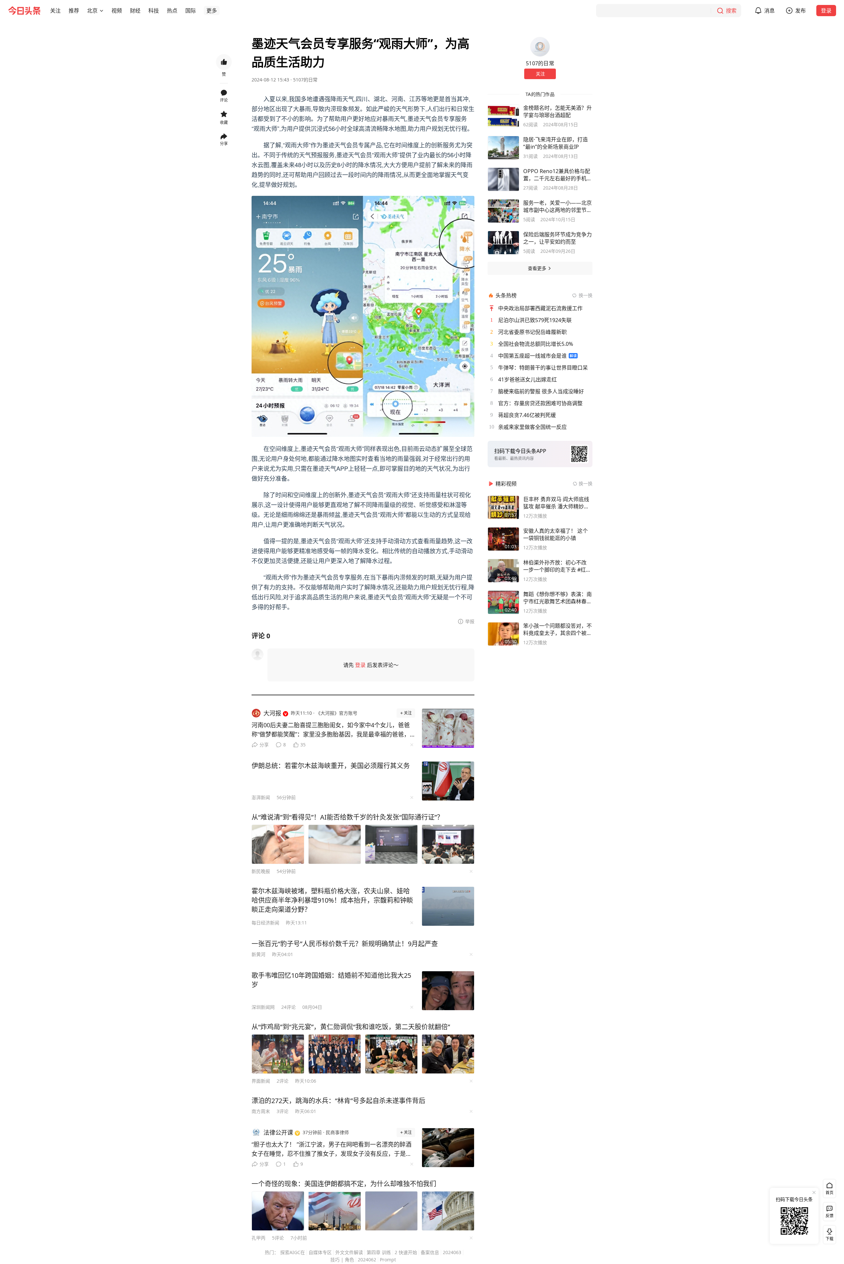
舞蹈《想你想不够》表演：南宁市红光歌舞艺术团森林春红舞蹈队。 (557, 597)
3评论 (282, 1111)
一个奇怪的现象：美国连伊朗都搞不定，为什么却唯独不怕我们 (344, 1183)
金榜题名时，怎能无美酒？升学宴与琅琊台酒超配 (557, 111)
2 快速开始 (406, 1252)
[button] (55, 10)
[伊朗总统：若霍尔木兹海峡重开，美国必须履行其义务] (448, 781)
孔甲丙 (258, 1238)
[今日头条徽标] (24, 10)
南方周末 (261, 1111)
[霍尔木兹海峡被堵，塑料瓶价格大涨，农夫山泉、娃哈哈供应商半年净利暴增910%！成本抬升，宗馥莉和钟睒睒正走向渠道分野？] (448, 906)
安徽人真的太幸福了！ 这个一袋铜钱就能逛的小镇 (555, 534)
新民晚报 (261, 871)
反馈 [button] (829, 1216)
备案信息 (430, 1252)
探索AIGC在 (292, 1252)
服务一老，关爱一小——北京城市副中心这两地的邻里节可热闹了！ (557, 206)
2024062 (367, 1259)
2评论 (282, 1081)
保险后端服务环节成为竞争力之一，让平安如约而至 (557, 238)
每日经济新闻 (265, 922)
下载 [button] (828, 1233)
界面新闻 (261, 1081)
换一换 (585, 295)
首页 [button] (829, 1192)
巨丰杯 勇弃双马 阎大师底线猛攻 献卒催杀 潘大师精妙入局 (556, 503)
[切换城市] (102, 11)
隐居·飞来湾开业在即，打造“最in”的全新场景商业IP (555, 143)
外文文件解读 (349, 1252)
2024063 (452, 1252)
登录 (826, 10)
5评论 (278, 1238)
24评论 (288, 1007)
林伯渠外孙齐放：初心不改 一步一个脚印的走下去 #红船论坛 (557, 566)
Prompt (388, 1259)
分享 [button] (224, 143)
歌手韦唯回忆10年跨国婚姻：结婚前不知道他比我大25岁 (331, 980)
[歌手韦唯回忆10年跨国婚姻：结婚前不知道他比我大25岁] (448, 990)
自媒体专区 (320, 1252)
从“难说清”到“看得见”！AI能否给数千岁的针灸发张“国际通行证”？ (347, 817)
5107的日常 (305, 79)
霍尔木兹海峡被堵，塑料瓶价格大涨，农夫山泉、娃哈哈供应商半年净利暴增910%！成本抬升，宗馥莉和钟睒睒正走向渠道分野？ (332, 900)
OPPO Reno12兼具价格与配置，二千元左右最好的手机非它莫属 (557, 174)
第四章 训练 (379, 1252)
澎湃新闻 (261, 797)
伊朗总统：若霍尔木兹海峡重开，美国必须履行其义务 (331, 765)
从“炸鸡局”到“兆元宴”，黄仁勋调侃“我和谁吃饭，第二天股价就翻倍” (351, 1026)
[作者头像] (540, 47)
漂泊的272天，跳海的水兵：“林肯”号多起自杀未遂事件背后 (338, 1100)
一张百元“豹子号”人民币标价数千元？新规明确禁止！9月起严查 (345, 943)
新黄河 (258, 954)
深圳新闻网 (263, 1007)
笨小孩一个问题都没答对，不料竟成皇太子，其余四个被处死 (557, 629)
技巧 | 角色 (342, 1259)
